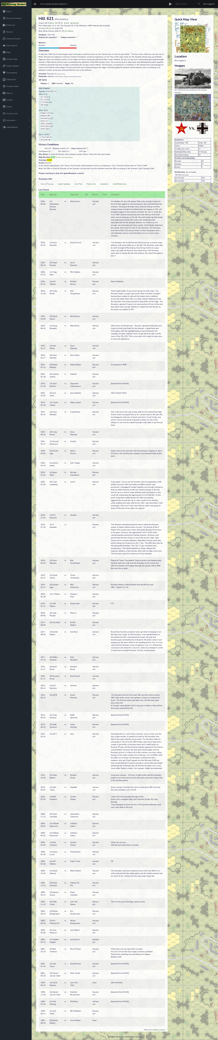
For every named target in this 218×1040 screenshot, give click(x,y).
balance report (159, 1030)
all (149, 1030)
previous (74, 23)
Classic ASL (53, 23)
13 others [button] (69, 31)
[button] (53, 4)
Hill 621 (49, 28)
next (66, 23)
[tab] (47, 184)
